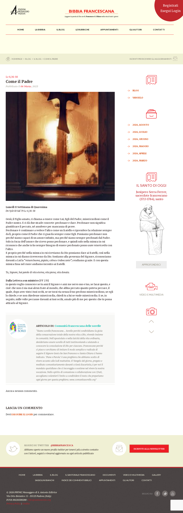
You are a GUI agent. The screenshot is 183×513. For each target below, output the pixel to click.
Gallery (156, 475)
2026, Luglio (140, 132)
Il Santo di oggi (151, 185)
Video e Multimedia (133, 475)
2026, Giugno (140, 139)
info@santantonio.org (39, 500)
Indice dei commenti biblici (77, 480)
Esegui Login (170, 11)
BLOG (28, 59)
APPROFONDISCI (151, 264)
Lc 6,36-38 (12, 76)
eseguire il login (22, 414)
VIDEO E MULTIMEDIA (151, 294)
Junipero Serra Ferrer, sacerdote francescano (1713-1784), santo (151, 195)
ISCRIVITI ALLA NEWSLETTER (149, 449)
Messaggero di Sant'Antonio (20, 9)
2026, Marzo (140, 160)
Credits (26, 503)
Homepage (17, 59)
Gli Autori (128, 480)
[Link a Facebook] (157, 493)
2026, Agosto (141, 124)
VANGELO (138, 97)
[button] (151, 321)
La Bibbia (38, 475)
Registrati (170, 6)
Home (22, 475)
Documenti (109, 475)
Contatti (147, 480)
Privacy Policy (13, 503)
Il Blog (37, 59)
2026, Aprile (140, 153)
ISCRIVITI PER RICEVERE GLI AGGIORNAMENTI (151, 59)
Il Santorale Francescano (80, 475)
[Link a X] (165, 493)
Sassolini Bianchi (44, 480)
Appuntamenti (107, 480)
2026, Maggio (141, 146)
